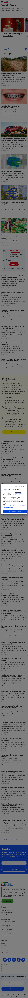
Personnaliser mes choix (8, 507)
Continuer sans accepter (19, 486)
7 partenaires (18, 493)
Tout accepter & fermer (15, 511)
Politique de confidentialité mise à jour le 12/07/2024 (14, 505)
